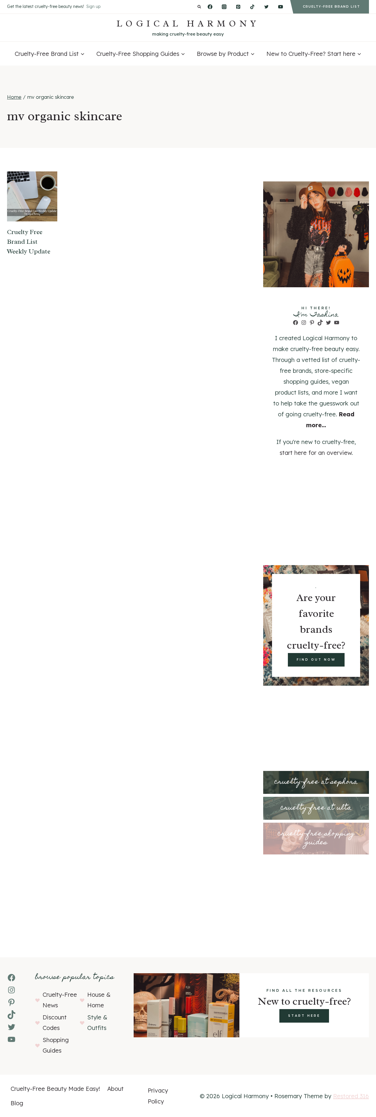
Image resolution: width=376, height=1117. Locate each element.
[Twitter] (266, 6)
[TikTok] (252, 6)
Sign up (93, 6)
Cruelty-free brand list (331, 7)
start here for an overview (316, 452)
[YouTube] (280, 6)
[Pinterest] (238, 6)
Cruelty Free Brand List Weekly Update (28, 242)
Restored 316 (351, 1096)
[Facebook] (210, 6)
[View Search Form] (199, 7)
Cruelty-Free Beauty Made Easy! (55, 1088)
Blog (17, 1103)
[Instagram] (224, 6)
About (115, 1088)
